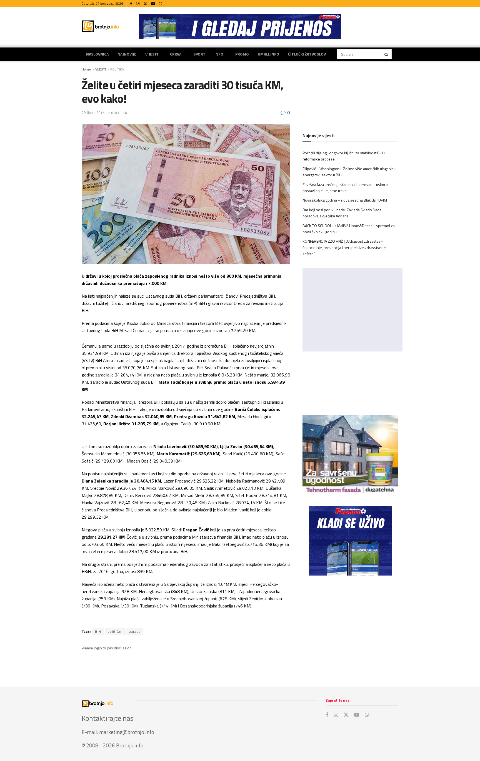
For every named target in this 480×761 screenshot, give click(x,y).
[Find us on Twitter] (145, 3)
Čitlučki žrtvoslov (307, 54)
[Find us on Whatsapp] (160, 3)
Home (86, 69)
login (98, 648)
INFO (218, 54)
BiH (98, 631)
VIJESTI (151, 54)
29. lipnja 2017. (93, 112)
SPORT (199, 54)
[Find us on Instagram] (137, 3)
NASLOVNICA (97, 54)
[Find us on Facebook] (131, 3)
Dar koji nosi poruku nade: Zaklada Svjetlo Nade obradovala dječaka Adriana (342, 213)
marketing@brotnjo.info (126, 732)
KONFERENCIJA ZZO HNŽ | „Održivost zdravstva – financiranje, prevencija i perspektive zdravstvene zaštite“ (344, 247)
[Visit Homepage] (100, 26)
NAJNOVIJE (127, 54)
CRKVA (175, 54)
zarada (135, 631)
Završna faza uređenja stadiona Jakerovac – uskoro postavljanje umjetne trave (345, 188)
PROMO (242, 54)
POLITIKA (117, 69)
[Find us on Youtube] (153, 3)
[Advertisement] (350, 625)
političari (115, 631)
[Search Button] (387, 54)
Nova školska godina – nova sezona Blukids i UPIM (344, 200)
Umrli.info (268, 54)
